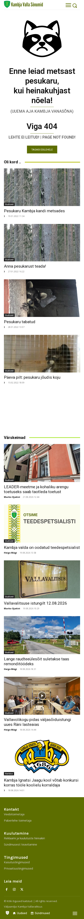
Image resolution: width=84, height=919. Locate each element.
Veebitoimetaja (14, 814)
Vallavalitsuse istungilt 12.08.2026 (35, 603)
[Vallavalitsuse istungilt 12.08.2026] (42, 579)
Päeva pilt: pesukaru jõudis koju (32, 377)
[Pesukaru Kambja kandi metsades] (42, 187)
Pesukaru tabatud (19, 321)
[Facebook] (7, 889)
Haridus (9, 773)
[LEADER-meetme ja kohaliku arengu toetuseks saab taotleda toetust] (42, 463)
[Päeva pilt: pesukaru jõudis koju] (42, 353)
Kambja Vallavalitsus (30, 906)
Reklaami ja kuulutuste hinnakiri (24, 838)
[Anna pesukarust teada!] (42, 243)
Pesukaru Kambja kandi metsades (34, 211)
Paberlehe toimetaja (17, 820)
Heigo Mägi (10, 552)
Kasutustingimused (17, 862)
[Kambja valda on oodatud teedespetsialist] (42, 524)
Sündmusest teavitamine (20, 844)
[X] (22, 889)
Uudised (9, 204)
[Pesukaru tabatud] (42, 298)
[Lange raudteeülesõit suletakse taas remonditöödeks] (42, 635)
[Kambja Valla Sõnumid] (23, 4)
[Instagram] (14, 889)
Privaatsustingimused (18, 868)
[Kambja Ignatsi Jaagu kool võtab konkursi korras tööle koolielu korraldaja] (42, 756)
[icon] (7, 911)
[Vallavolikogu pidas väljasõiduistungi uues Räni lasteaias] (42, 696)
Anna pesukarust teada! (25, 266)
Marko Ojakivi (12, 496)
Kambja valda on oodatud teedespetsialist (42, 547)
